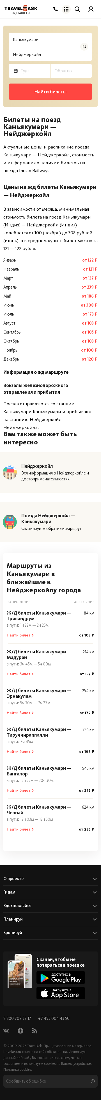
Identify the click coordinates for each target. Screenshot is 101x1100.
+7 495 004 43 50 (54, 1018)
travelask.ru (12, 1052)
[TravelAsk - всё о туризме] (20, 8)
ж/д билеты (21, 13)
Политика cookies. (17, 1069)
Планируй (13, 919)
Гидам (9, 892)
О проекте (13, 878)
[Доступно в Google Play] (60, 977)
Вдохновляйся (17, 905)
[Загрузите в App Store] (60, 993)
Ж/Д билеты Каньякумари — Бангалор (39, 771)
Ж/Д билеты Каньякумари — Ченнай (39, 809)
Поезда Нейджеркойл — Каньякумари (48, 518)
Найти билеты (50, 92)
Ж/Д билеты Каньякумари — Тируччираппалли (39, 732)
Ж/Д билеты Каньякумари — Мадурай (39, 654)
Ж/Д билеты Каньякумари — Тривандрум (39, 615)
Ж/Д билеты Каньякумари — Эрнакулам (39, 693)
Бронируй (12, 932)
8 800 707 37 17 (17, 1018)
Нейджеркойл (37, 466)
